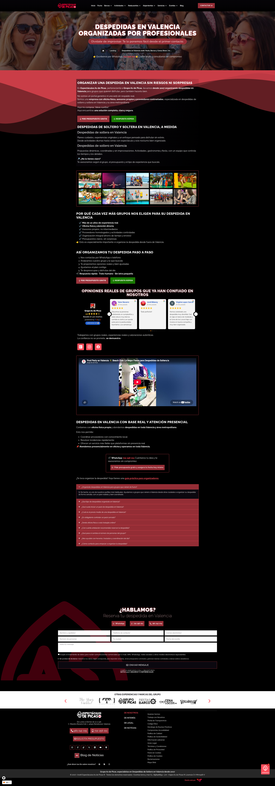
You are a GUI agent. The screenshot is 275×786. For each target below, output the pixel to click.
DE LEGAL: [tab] (129, 723)
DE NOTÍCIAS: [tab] (130, 728)
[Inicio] (103, 51)
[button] (108, 5)
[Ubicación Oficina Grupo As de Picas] (106, 747)
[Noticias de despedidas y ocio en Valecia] (95, 747)
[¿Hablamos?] (265, 768)
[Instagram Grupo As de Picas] (72, 747)
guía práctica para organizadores (142, 478)
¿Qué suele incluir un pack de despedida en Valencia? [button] (103, 507)
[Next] (196, 314)
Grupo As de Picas (93, 311)
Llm (165, 775)
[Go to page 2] (152, 330)
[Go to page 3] (154, 330)
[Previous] (109, 314)
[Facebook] (98, 347)
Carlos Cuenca (153, 302)
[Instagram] (89, 347)
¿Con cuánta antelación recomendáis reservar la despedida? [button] (106, 528)
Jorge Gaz (180, 302)
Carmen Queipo (124, 302)
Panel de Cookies (154, 753)
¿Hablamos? (265, 772)
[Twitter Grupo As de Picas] (89, 747)
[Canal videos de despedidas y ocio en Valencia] (100, 747)
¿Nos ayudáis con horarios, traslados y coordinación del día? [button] (106, 538)
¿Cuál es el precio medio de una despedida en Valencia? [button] (104, 512)
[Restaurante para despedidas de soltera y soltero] (127, 701)
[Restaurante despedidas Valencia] (89, 714)
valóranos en (92, 323)
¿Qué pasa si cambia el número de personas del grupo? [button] (104, 533)
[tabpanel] (181, 739)
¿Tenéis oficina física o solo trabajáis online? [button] (99, 523)
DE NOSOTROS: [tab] (131, 713)
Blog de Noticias (92, 755)
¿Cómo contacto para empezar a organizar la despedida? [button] (104, 544)
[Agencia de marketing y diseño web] (199, 780)
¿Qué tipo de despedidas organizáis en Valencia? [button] (101, 502)
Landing (113, 51)
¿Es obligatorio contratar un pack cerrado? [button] (98, 517)
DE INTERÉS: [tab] (130, 718)
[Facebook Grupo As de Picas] (78, 747)
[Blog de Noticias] (77, 755)
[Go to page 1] (150, 330)
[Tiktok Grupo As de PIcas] (83, 747)
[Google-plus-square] (80, 347)
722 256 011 (128, 458)
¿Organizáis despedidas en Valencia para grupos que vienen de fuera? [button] (109, 487)
